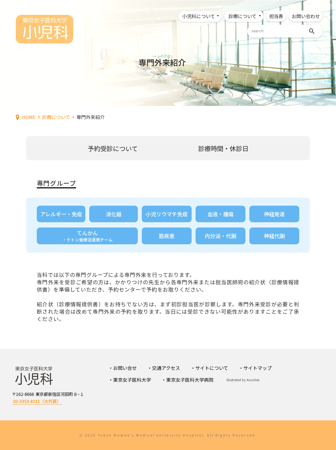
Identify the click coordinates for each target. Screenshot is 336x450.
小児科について (198, 16)
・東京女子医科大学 (129, 379)
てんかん (87, 233)
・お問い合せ (122, 367)
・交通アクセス (163, 367)
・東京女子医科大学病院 (187, 379)
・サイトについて (209, 367)
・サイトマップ (255, 367)
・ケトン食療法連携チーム (87, 239)
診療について (242, 16)
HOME (29, 117)
